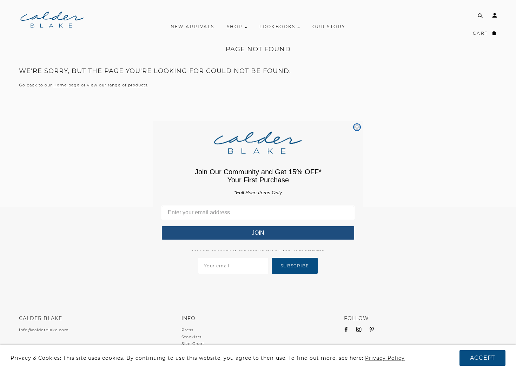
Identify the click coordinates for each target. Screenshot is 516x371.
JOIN (258, 233)
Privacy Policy (385, 358)
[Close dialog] (356, 127)
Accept (482, 357)
